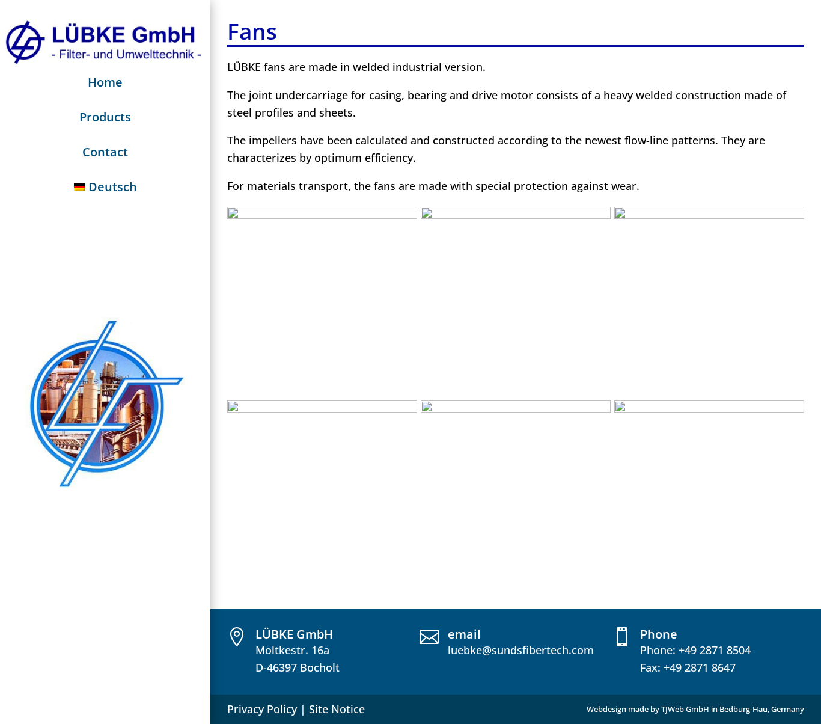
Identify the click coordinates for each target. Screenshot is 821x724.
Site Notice (337, 709)
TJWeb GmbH (685, 709)
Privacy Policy (262, 709)
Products (105, 117)
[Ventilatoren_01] (516, 214)
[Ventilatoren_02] (322, 214)
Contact (105, 152)
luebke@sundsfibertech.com (521, 650)
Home (105, 82)
